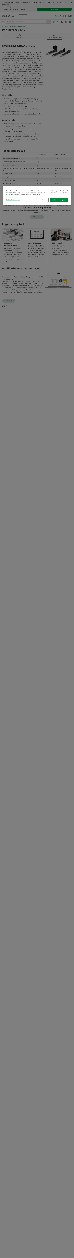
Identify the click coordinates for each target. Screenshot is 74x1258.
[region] (37, 195)
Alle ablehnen (42, 200)
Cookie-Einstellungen (13, 200)
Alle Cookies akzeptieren (59, 200)
